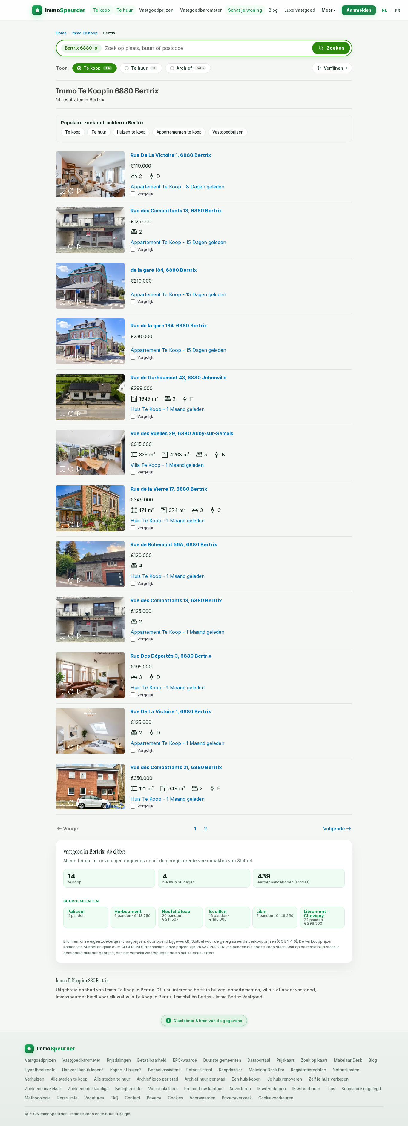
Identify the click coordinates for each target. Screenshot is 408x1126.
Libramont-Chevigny (316, 913)
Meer (329, 10)
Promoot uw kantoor (203, 1089)
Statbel (197, 941)
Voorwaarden (202, 1098)
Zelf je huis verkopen (329, 1079)
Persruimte (67, 1098)
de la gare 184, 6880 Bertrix (164, 270)
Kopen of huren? (126, 1070)
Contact (132, 1098)
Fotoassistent (199, 1070)
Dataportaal (259, 1060)
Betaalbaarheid (151, 1060)
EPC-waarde (185, 1060)
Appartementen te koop (179, 132)
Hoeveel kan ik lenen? (83, 1070)
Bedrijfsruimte (128, 1089)
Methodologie (38, 1098)
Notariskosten (346, 1070)
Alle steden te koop (69, 1079)
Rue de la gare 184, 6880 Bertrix (169, 326)
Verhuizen (34, 1079)
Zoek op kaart (314, 1060)
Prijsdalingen (119, 1060)
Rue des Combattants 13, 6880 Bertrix (176, 211)
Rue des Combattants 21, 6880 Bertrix (176, 767)
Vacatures (94, 1098)
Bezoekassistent (164, 1070)
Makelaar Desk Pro (266, 1070)
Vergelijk (145, 193)
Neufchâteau (176, 911)
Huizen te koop (131, 132)
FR (397, 10)
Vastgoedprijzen (156, 10)
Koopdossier (230, 1070)
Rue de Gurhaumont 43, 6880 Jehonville (178, 378)
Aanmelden (358, 10)
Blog (273, 10)
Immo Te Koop (85, 32)
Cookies (175, 1098)
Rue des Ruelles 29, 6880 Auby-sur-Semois (182, 433)
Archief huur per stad (205, 1079)
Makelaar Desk (348, 1060)
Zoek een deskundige (88, 1089)
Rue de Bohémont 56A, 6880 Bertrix (174, 544)
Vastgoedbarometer (201, 10)
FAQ (114, 1098)
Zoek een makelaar (43, 1089)
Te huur (124, 10)
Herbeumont (128, 911)
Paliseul (76, 911)
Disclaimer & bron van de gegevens (205, 1020)
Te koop (101, 10)
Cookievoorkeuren (275, 1098)
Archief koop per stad (157, 1079)
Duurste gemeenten (222, 1060)
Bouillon (217, 911)
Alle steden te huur (112, 1079)
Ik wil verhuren (306, 1089)
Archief (190, 67)
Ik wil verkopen (271, 1089)
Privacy (154, 1098)
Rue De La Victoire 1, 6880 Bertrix (171, 155)
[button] (331, 48)
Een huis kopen (246, 1079)
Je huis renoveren (284, 1079)
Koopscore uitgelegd (361, 1089)
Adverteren (240, 1089)
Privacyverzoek (237, 1098)
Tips (331, 1089)
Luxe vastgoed (299, 10)
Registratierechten (308, 1070)
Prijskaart (285, 1060)
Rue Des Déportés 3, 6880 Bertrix (171, 656)
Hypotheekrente (40, 1070)
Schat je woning (245, 10)
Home (61, 32)
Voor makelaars (163, 1089)
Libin (261, 911)
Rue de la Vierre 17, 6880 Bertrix (169, 489)
